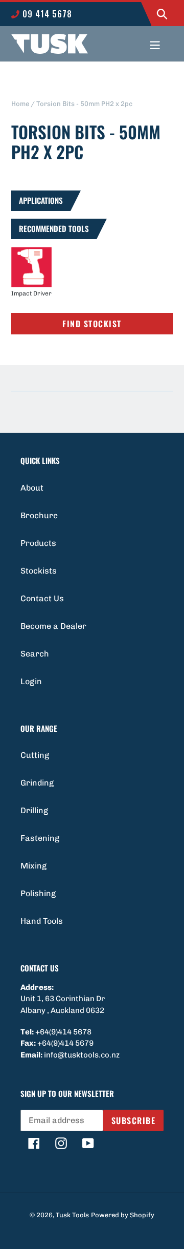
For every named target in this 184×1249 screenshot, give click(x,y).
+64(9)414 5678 (63, 1031)
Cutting (34, 755)
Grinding (37, 783)
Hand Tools (41, 921)
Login (31, 681)
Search (34, 654)
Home (20, 104)
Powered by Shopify (122, 1215)
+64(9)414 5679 (65, 1043)
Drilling (34, 810)
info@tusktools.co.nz (82, 1055)
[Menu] (155, 44)
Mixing (33, 866)
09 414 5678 (46, 14)
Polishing (38, 893)
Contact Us (42, 598)
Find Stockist (92, 323)
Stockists (38, 571)
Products (38, 543)
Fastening (39, 838)
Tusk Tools (72, 1215)
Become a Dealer (53, 626)
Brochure (39, 515)
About (31, 488)
